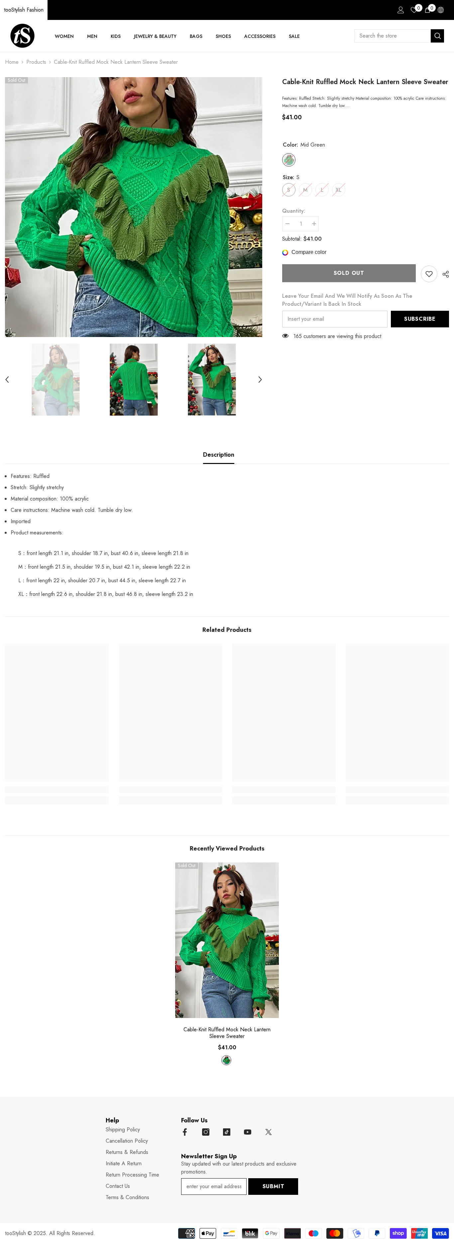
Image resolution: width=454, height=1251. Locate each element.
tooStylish (15, 1233)
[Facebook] (185, 1132)
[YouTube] (248, 1132)
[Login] (400, 10)
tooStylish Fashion (24, 10)
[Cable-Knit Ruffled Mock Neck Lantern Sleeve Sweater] (227, 940)
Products (36, 62)
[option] (133, 207)
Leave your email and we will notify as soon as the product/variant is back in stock (347, 300)
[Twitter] (269, 1132)
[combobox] (392, 36)
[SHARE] (443, 274)
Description (218, 454)
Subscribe (420, 319)
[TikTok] (227, 1132)
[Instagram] (206, 1132)
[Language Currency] (440, 10)
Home (12, 62)
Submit (273, 1186)
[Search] (399, 36)
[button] (7, 380)
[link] (429, 274)
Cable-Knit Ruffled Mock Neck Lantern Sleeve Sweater (227, 1033)
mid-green (226, 1060)
